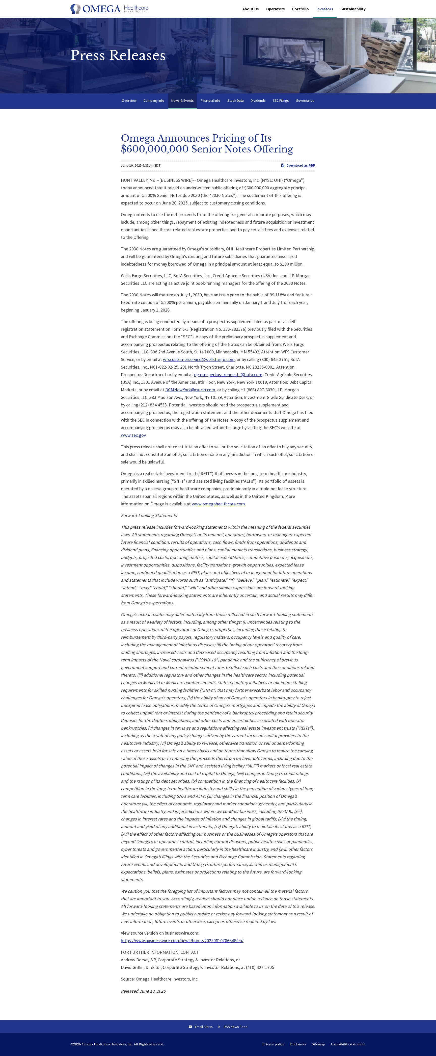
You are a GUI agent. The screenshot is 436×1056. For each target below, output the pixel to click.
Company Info (154, 100)
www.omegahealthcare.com (218, 504)
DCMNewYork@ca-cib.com (190, 390)
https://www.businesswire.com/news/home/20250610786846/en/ (182, 940)
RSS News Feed (236, 1026)
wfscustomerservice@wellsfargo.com (199, 359)
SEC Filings (281, 100)
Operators (275, 8)
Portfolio (300, 8)
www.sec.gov (133, 435)
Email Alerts (204, 1026)
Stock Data (235, 100)
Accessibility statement (348, 1044)
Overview (129, 100)
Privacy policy (273, 1044)
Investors (324, 8)
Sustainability (353, 8)
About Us (250, 8)
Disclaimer (298, 1044)
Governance (305, 100)
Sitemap (318, 1044)
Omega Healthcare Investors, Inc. (107, 1044)
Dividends (258, 100)
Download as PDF (300, 165)
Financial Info (210, 100)
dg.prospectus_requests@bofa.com (228, 374)
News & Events (182, 100)
